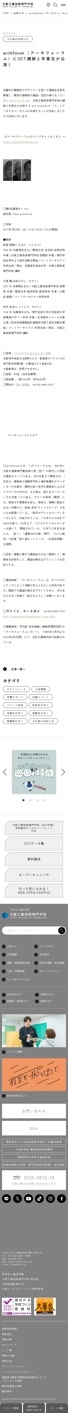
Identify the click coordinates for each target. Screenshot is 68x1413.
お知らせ (12, 946)
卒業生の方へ (15, 713)
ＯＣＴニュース (16, 689)
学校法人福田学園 (13, 1274)
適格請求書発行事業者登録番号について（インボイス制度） (24, 1378)
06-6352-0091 (15, 1255)
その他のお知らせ (43, 721)
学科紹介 (44, 954)
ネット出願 (57, 1408)
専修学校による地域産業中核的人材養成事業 (34, 1142)
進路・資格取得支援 (18, 962)
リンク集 (7, 1350)
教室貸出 (7, 1334)
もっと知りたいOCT (18, 979)
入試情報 (40, 689)
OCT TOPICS (46, 946)
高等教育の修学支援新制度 (34, 1157)
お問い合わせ (34, 1111)
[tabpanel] (34, 772)
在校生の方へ (40, 705)
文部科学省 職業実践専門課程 (34, 1149)
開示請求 (7, 1391)
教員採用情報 (9, 1328)
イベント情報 (11, 1408)
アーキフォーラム (16, 100)
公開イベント (40, 697)
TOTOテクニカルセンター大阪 (32, 353)
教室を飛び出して (17, 1095)
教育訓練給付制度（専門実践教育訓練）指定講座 (34, 1164)
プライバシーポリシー (14, 1366)
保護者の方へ (15, 721)
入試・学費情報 (16, 971)
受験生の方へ (40, 713)
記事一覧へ (18, 669)
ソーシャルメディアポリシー (18, 1372)
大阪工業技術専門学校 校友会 (20, 1279)
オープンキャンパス (34, 874)
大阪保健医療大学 (13, 1284)
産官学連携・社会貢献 (52, 962)
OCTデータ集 (34, 843)
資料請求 (34, 859)
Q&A (34, 1128)
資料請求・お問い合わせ (34, 1408)
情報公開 (7, 1339)
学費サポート (15, 697)
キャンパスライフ (49, 971)
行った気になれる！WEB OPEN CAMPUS (34, 890)
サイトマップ (9, 1344)
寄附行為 (7, 1361)
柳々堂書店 (23, 384)
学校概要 (12, 954)
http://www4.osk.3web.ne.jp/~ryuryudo (29, 616)
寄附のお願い (9, 1355)
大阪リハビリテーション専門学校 (22, 1289)
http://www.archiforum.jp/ (20, 142)
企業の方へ (46, 1001)
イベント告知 (15, 705)
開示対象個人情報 (12, 1386)
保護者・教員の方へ (18, 1001)
